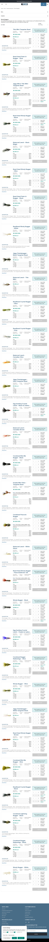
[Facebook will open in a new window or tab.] (26, 922)
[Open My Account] (43, 4)
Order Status (4, 913)
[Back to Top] (45, 934)
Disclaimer (27, 915)
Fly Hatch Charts (5, 923)
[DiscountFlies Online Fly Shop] (24, 4)
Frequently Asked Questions (7, 910)
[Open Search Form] (6, 4)
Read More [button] (4, 50)
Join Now (36, 934)
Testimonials (4, 921)
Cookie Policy (27, 912)
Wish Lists (4, 915)
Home (2, 8)
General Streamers (10, 8)
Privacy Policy (27, 913)
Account (3, 917)
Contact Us (27, 908)
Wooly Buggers (17, 8)
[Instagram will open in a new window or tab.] (29, 922)
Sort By (39, 23)
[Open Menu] (2, 4)
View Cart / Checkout (6, 912)
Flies (5, 8)
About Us (3, 908)
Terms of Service (28, 910)
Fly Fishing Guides (5, 925)
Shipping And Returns (29, 917)
